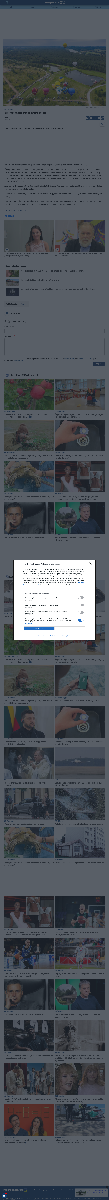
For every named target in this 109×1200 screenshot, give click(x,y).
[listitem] (54, 593)
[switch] (81, 597)
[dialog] (54, 600)
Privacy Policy (66, 636)
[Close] (91, 564)
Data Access (54, 636)
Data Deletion (42, 636)
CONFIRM (39, 628)
